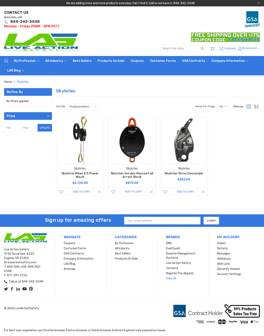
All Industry (54, 61)
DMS (169, 243)
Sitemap (69, 269)
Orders (221, 243)
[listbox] (82, 106)
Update (45, 127)
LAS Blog (14, 70)
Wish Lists (223, 264)
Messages (223, 253)
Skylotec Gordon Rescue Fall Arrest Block (132, 175)
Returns (222, 248)
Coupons (137, 61)
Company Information (228, 61)
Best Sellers (82, 61)
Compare (229, 48)
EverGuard (173, 248)
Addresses (224, 258)
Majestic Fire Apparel (179, 273)
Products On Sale (111, 61)
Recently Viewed (228, 269)
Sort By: (61, 106)
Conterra (172, 268)
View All (171, 278)
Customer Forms (163, 61)
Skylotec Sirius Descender (183, 173)
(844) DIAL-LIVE (13, 17)
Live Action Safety (178, 263)
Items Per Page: (205, 106)
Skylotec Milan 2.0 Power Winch (80, 175)
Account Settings (229, 274)
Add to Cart (81, 191)
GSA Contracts (193, 61)
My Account (249, 48)
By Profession (25, 61)
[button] (28, 116)
